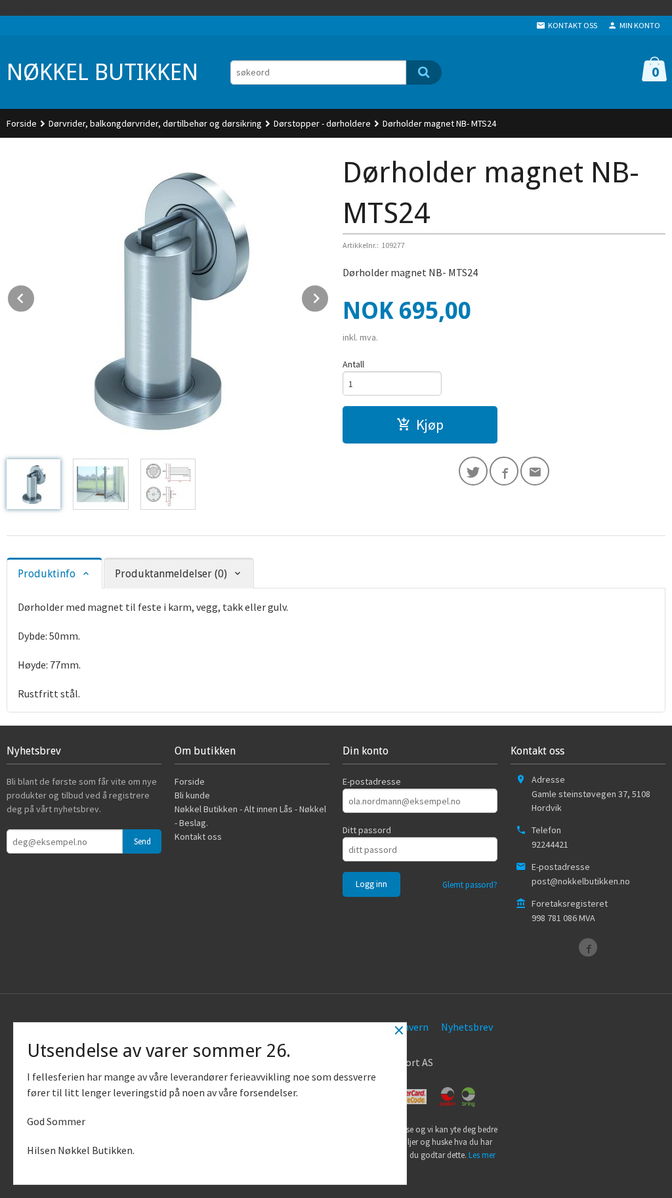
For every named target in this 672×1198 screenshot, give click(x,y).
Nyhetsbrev (467, 1026)
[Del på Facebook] (504, 471)
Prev (34, 296)
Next (328, 296)
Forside (22, 123)
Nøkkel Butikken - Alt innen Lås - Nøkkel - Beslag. (250, 816)
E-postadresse (372, 781)
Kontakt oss (198, 836)
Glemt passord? (469, 884)
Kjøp (430, 424)
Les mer (482, 1155)
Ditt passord (367, 830)
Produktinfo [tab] (46, 574)
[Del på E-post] (534, 471)
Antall (353, 364)
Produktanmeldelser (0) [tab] (171, 574)
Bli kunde (192, 795)
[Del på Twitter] (473, 471)
